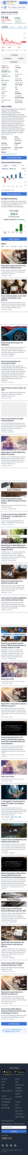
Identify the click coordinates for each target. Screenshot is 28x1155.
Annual (5, 165)
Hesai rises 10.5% (7, 777)
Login (16, 1082)
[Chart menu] (24, 210)
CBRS (19, 817)
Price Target (18, 96)
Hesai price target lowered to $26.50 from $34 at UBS (12, 582)
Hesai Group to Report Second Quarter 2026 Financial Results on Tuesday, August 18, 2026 (13, 645)
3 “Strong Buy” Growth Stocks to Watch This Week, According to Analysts (13, 803)
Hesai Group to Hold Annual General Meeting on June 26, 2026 (13, 910)
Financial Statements (14, 194)
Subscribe (14, 1131)
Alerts (21, 58)
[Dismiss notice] (1, 3)
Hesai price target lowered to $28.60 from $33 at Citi (12, 993)
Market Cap (4, 65)
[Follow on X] (7, 1145)
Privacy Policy (19, 1114)
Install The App (5, 1108)
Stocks (3, 1082)
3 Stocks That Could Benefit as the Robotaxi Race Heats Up (13, 841)
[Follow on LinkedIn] (11, 1145)
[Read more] (9, 134)
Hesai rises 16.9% (7, 679)
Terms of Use (19, 1111)
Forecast (19, 27)
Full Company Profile (14, 158)
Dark (10, 1138)
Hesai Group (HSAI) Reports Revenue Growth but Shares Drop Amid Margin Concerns (13, 1011)
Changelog (18, 1088)
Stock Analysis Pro (6, 1099)
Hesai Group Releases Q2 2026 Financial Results (12, 420)
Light (5, 1138)
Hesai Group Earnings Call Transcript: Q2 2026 (10, 362)
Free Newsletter (5, 1102)
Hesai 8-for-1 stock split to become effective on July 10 (14, 705)
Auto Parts (4, 139)
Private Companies (6, 1091)
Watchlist (8, 58)
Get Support (4, 1105)
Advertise (18, 1094)
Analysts (17, 91)
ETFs (2, 1088)
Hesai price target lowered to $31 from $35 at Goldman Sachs (13, 267)
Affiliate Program (20, 1117)
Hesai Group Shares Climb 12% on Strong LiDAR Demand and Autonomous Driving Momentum (13, 875)
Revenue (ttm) (5, 70)
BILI (16, 817)
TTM (22, 165)
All (3, 246)
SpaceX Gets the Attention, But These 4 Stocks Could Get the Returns (12, 944)
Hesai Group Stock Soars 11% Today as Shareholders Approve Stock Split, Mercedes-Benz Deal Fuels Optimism (13, 740)
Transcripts (14, 246)
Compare (15, 62)
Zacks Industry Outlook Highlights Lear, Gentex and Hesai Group (14, 599)
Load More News (14, 1024)
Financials (12, 27)
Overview (5, 27)
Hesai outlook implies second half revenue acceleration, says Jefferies (13, 298)
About (17, 1105)
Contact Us (18, 1108)
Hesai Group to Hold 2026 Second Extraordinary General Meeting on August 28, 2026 (14, 547)
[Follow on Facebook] (2, 1145)
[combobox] (17, 7)
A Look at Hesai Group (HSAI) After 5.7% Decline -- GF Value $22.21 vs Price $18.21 (14, 516)
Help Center (18, 1097)
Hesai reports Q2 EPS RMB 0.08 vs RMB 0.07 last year (13, 453)
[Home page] (5, 7)
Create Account (19, 1085)
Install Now (23, 2)
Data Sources (19, 1091)
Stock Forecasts (14, 239)
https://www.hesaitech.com (9, 154)
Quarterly (14, 165)
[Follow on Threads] (15, 1145)
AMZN (12, 817)
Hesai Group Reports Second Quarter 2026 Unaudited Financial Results (13, 501)
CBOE (12, 1031)
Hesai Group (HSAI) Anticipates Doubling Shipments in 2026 (12, 964)
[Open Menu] (2, 7)
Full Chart (15, 55)
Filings (20, 246)
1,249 (15, 145)
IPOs (2, 1085)
